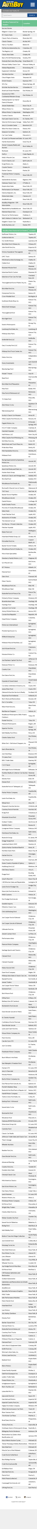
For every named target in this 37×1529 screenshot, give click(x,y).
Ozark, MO (32, 686)
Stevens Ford (6, 778)
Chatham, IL (26, 215)
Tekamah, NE (27, 77)
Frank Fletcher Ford (8, 514)
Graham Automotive (8, 1279)
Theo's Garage (6, 1140)
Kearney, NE (32, 760)
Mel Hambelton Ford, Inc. (10, 451)
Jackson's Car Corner (9, 608)
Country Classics (7, 115)
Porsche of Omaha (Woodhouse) (12, 508)
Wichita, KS (32, 431)
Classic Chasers (7, 41)
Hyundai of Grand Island (10, 681)
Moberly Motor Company (10, 598)
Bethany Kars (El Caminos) (10, 1001)
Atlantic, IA (32, 567)
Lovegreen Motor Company (11, 828)
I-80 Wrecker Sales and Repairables (13, 882)
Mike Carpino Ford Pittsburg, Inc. (13, 438)
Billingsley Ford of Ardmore (11, 1431)
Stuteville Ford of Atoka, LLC (11, 1329)
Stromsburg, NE (28, 68)
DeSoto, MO (32, 1087)
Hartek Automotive (8, 142)
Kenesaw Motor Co (8, 665)
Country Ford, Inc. (7, 1167)
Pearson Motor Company (10, 944)
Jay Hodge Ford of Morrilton (11, 1266)
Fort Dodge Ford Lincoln (10, 899)
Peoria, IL (31, 1475)
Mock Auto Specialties (9, 553)
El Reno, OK (32, 998)
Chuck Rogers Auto (8, 77)
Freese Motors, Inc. (8, 1380)
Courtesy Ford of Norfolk (10, 809)
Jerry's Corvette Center (9, 125)
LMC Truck (5, 256)
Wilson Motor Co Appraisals (11, 112)
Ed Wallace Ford (7, 1468)
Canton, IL (31, 1336)
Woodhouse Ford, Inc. (9, 585)
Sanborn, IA (26, 132)
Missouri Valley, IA (29, 64)
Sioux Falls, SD (27, 175)
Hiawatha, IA (32, 1207)
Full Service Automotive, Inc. (11, 48)
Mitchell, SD (32, 1440)
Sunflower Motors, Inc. (9, 234)
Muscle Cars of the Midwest (11, 1450)
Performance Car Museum (10, 189)
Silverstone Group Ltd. (9, 1124)
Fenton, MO (27, 128)
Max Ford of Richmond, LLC (11, 393)
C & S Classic (6, 765)
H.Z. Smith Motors (8, 241)
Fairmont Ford (6, 1342)
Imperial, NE (32, 1399)
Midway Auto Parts (8, 333)
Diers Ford (5, 576)
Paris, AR (31, 1038)
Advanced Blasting (8, 1162)
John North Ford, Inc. (8, 247)
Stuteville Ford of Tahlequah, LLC (12, 786)
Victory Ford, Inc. (7, 1425)
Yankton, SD (32, 1029)
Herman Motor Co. (8, 1326)
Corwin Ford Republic (9, 614)
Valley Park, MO (28, 122)
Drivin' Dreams (7, 81)
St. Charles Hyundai (8, 1017)
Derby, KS (31, 447)
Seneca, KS (31, 293)
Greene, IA (26, 167)
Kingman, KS (32, 558)
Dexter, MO (27, 225)
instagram (28, 1497)
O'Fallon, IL (26, 183)
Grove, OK (26, 71)
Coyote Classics (7, 167)
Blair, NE (31, 585)
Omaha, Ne (32, 511)
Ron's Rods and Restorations (11, 699)
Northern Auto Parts (8, 851)
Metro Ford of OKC (8, 968)
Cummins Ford (6, 1129)
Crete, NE (31, 441)
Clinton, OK (32, 1201)
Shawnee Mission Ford (9, 267)
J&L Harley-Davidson (9, 1313)
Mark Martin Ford (8, 1301)
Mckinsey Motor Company (11, 1201)
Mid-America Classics (9, 1180)
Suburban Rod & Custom (10, 272)
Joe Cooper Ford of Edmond (11, 917)
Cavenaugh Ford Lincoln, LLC (11, 1483)
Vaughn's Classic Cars (9, 221)
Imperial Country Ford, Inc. (10, 1402)
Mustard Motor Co (8, 654)
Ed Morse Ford (7, 1204)
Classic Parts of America (10, 38)
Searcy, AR (31, 1412)
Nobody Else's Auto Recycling (11, 61)
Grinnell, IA (32, 891)
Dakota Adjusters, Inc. (9, 193)
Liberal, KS (31, 1253)
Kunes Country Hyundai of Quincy (13, 863)
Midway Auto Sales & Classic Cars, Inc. (14, 975)
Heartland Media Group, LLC (11, 536)
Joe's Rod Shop (7, 754)
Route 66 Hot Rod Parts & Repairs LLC (14, 1090)
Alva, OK (31, 803)
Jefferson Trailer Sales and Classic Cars (14, 1137)
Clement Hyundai (7, 962)
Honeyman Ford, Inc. (8, 293)
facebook (10, 1497)
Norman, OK (32, 1022)
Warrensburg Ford (8, 411)
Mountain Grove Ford (9, 817)
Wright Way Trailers (8, 1207)
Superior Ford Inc (7, 728)
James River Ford (7, 689)
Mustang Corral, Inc (8, 1245)
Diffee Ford (5, 998)
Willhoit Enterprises (8, 637)
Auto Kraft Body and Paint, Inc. (12, 469)
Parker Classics (7, 170)
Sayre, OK (31, 1396)
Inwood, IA (31, 1170)
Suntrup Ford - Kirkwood (10, 1101)
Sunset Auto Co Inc (8, 1107)
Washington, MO (28, 109)
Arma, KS (31, 415)
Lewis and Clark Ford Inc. (10, 1029)
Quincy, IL (31, 863)
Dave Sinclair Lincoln (8, 1025)
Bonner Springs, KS (29, 31)
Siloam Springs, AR (29, 84)
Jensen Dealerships (8, 105)
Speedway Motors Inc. (9, 466)
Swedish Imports (7, 904)
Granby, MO (27, 58)
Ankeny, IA (31, 782)
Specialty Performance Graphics (12, 1291)
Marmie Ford (6, 572)
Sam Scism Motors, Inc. (9, 1186)
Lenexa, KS (26, 35)
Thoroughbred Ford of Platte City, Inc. (14, 282)
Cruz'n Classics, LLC (8, 161)
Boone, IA (31, 825)
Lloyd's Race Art (7, 879)
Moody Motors (7, 1074)
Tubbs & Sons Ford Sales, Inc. (11, 1097)
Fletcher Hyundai (7, 527)
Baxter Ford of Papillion (9, 494)
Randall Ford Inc (7, 979)
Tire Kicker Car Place (9, 1415)
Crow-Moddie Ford (8, 296)
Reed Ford (5, 378)
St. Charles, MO (28, 119)
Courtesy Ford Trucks (9, 1332)
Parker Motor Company (10, 792)
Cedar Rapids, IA (28, 154)
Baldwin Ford (6, 1360)
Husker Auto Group (8, 472)
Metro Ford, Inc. (7, 357)
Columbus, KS (27, 48)
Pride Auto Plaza (7, 447)
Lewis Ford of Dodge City (10, 887)
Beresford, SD (27, 125)
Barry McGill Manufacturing (11, 58)
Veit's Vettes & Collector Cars (11, 218)
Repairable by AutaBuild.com (11, 208)
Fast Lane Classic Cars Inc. (10, 119)
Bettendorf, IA (27, 218)
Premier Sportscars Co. (9, 631)
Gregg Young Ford (8, 841)
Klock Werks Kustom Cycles (11, 1440)
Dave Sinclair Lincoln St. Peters (12, 1011)
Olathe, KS (31, 260)
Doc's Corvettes (7, 702)
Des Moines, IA (28, 90)
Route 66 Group (7, 837)
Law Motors (6, 1310)
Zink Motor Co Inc (8, 405)
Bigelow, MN (27, 180)
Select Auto (5, 511)
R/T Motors (6, 567)
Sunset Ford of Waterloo (10, 1222)
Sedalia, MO (32, 475)
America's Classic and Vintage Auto (13, 475)
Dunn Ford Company (8, 972)
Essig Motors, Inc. (7, 164)
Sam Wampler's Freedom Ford (11, 1063)
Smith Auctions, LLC (8, 225)
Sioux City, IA (27, 105)
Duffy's (4, 154)
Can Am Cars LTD (7, 1041)
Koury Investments (8, 363)
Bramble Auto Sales (8, 601)
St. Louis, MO (27, 138)
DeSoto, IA (31, 711)
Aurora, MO (32, 611)
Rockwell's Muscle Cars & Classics (13, 488)
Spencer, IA (32, 1083)
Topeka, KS (32, 234)
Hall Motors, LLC (7, 434)
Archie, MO (26, 41)
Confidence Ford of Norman (11, 1022)
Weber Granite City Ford (10, 1218)
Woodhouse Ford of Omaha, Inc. (12, 549)
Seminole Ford (6, 989)
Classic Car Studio (8, 1133)
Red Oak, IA (32, 491)
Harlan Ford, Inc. (7, 855)
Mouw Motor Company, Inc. (11, 1033)
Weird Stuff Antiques (9, 307)
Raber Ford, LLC (7, 532)
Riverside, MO (27, 38)
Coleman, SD (32, 1450)
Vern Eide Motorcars (8, 1250)
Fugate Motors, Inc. (8, 423)
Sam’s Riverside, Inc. (8, 749)
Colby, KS (31, 1097)
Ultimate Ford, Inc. (8, 929)
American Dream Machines (11, 90)
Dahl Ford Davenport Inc (10, 1373)
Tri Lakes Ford (6, 757)
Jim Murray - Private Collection (12, 524)
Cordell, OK (32, 1263)
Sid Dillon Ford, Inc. (8, 441)
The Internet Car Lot (8, 521)
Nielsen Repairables (8, 68)
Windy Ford (5, 803)
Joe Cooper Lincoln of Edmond (12, 923)
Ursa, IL (30, 870)
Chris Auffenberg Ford (9, 911)
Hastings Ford (6, 605)
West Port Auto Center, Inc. (11, 128)
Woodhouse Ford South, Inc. (11, 483)
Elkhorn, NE (32, 546)
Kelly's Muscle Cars (8, 157)
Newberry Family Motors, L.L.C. (12, 558)
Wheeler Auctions (7, 1144)
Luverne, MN (32, 1326)
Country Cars (6, 669)
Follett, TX (26, 157)
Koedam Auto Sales (8, 1170)
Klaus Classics (6, 581)
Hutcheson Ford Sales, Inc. (10, 833)
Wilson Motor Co (7, 109)
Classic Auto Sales (8, 54)
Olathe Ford (6, 263)
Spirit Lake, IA (27, 161)
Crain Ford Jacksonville (9, 1464)
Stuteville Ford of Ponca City (11, 593)
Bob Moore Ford (7, 993)
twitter (19, 1497)
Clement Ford (6, 956)
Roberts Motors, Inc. (8, 1197)
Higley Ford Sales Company (11, 1406)
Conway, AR (32, 1345)
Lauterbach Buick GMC (9, 844)
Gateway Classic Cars (9, 183)
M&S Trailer (6, 1294)
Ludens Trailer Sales (8, 1377)
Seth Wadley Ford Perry (9, 733)
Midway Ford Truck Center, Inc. (12, 351)
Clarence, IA (27, 196)
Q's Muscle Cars (7, 563)
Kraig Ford (5, 813)
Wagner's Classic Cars (9, 31)
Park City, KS (32, 434)
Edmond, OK (32, 904)
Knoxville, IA (27, 101)
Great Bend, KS (28, 61)
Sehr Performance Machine (11, 1297)
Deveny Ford (6, 1318)
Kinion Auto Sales (7, 196)
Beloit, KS (26, 45)
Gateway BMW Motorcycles (11, 1121)
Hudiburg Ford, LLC (8, 866)
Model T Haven (7, 373)
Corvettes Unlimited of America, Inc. (14, 686)
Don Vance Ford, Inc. (8, 675)
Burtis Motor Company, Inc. (11, 1079)
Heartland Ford (7, 1305)
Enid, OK (31, 778)
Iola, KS (30, 373)
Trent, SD (31, 1409)
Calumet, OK (32, 1001)
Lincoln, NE (32, 461)
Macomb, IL (27, 135)
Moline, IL (31, 1370)
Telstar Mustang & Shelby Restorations (14, 1444)
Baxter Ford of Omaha (9, 546)
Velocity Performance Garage (11, 122)
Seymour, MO (27, 81)
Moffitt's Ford (6, 825)
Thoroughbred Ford (8, 313)
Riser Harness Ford (8, 1412)
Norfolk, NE (32, 809)
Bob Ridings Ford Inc (8, 1459)
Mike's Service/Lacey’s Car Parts (12, 1409)
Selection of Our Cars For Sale (11, 277)
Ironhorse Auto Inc (8, 237)
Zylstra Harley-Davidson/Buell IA (13, 847)
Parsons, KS (32, 419)
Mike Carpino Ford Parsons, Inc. (12, 419)
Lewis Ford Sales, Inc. (8, 798)
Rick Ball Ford (6, 479)
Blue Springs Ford (7, 369)
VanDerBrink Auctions (9, 180)
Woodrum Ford (7, 1118)
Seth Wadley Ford (7, 1230)
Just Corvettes (6, 1046)
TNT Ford (5, 491)
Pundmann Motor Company (11, 1051)
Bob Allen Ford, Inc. (8, 288)
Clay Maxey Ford (7, 860)
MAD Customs (7, 894)
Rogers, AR (32, 724)
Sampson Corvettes (8, 132)
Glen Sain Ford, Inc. (8, 1472)
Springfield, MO (28, 74)
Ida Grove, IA (32, 822)
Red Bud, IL (32, 1269)
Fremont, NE (32, 576)
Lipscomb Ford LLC (8, 1396)
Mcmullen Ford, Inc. (8, 541)
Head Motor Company (9, 619)
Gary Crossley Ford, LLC (9, 345)
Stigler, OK (31, 972)
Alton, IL (31, 1197)
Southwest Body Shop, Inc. (10, 301)
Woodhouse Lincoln (8, 498)
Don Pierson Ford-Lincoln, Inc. (11, 1083)
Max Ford (5, 388)
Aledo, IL (25, 164)
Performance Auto (8, 938)
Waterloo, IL (32, 1222)
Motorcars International (10, 625)
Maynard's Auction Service (10, 806)
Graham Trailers (7, 822)
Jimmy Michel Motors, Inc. (10, 611)
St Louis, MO (32, 1121)
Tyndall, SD (32, 1167)
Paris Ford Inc (6, 1038)
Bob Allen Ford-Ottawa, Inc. (11, 244)
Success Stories (7, 28)
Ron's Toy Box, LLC (8, 1387)
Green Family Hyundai (9, 1370)
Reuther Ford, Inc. (7, 1150)
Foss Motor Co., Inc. (8, 1253)
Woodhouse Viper (8, 589)
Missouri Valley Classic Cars (11, 64)
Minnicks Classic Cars (9, 907)
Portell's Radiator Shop (9, 1087)
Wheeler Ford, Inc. (8, 1263)
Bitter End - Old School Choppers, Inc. (14, 743)
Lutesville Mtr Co (7, 1391)
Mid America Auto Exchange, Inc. (12, 260)
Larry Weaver (6, 1256)
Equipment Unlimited (9, 71)
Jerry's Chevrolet (7, 1071)
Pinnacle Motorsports (9, 724)
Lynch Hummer (7, 1194)
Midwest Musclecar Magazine (12, 1339)
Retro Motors (6, 1366)
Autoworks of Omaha (9, 517)
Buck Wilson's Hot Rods (10, 1057)
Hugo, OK (31, 1468)
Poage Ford (5, 874)
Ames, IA (31, 847)
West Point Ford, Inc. (8, 707)
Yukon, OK (31, 985)
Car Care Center (7, 135)
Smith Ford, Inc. (7, 1349)
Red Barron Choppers (9, 711)
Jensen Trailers (7, 982)
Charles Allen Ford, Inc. (9, 1212)
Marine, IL (31, 1415)
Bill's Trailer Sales (7, 760)
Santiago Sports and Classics (11, 950)
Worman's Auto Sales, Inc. (10, 1352)
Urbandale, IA (27, 87)
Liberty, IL (31, 907)
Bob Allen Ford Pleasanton (10, 384)
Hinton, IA (31, 894)
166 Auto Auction (7, 74)
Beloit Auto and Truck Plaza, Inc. (12, 444)
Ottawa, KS (32, 244)
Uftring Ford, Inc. (7, 1487)
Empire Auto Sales (8, 186)
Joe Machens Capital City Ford (12, 660)
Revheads (5, 151)
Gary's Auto (6, 1260)
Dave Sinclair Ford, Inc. (9, 1156)
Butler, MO (32, 388)
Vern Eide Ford (6, 1447)
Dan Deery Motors (8, 1191)
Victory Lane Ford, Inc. (9, 1355)
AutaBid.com (6, 1288)
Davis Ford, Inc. (7, 1336)
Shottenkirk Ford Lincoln (10, 1006)
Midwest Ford (6, 455)
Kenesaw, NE (32, 665)
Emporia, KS (32, 247)
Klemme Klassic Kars (9, 212)
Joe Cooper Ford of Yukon (10, 985)
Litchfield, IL (32, 1355)
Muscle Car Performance (10, 215)
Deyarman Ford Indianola (10, 695)
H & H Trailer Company (9, 428)
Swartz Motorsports (8, 324)
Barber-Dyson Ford (8, 1322)
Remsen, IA (26, 115)
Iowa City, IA (27, 142)
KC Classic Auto (7, 35)
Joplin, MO (32, 514)
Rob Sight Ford (7, 318)
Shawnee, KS (32, 272)
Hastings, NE (32, 601)
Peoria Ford (5, 1475)
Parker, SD (26, 170)
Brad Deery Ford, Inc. (9, 1420)
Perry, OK (31, 733)
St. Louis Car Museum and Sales (12, 138)
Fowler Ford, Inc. (7, 720)
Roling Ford (5, 1226)
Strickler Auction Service (10, 87)
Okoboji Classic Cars (9, 1174)
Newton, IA (32, 841)
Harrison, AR (32, 860)
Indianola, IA (32, 695)
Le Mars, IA (32, 934)
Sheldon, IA (32, 1093)
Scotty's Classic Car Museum (11, 415)
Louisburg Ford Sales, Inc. (10, 329)
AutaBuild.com (7, 199)
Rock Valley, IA (27, 146)
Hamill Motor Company (9, 1093)
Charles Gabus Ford (8, 737)
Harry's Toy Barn (7, 45)
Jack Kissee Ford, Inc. (9, 648)
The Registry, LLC (7, 51)
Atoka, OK (31, 1329)
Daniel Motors (6, 501)
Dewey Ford (6, 782)
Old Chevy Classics (8, 870)
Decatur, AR (32, 699)
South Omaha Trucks (8, 504)
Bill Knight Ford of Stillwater (11, 769)
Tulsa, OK (31, 702)
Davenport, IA (27, 212)
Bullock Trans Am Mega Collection (13, 1236)
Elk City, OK (32, 1322)
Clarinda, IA (32, 428)
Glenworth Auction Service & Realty (13, 692)
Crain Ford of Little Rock (10, 1455)
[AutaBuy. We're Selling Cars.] (13, 4)
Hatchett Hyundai (8, 431)
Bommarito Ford (7, 1113)
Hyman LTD (6, 1068)
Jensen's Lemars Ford (9, 934)
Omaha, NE (26, 51)
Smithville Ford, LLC (8, 339)
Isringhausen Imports (9, 1383)
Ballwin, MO (32, 1025)
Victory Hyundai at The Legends (12, 252)
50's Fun (4, 84)
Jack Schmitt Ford (8, 1241)
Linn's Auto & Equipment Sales (11, 1345)
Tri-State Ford (6, 399)
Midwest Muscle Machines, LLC (12, 642)
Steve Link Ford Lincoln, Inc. (11, 891)
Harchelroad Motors (8, 1399)
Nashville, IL (27, 221)
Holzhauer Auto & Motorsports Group (14, 1428)
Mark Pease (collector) (9, 1478)
